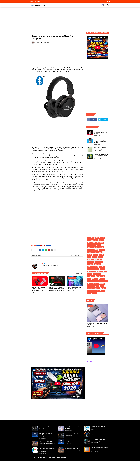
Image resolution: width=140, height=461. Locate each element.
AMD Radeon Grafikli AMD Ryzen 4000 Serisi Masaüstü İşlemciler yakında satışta (99, 449)
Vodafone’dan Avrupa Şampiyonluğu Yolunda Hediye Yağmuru (101, 132)
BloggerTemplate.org (61, 457)
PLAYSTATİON (99, 261)
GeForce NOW (98, 271)
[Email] (52, 250)
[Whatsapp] (46, 250)
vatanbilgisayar (92, 290)
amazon (97, 269)
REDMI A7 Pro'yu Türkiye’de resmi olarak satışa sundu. (100, 148)
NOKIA (95, 257)
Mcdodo (90, 269)
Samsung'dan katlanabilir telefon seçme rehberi (97, 324)
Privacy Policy (104, 458)
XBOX (105, 271)
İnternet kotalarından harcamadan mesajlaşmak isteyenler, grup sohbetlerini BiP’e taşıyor (100, 140)
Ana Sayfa (33, 33)
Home (89, 458)
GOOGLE (102, 266)
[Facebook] (40, 250)
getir (90, 283)
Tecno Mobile (91, 276)
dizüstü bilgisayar (101, 276)
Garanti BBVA (97, 274)
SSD (90, 257)
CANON (90, 271)
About (92, 458)
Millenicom (97, 288)
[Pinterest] (49, 250)
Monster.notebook (98, 252)
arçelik (104, 288)
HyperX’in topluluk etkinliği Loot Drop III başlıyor (74, 287)
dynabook (102, 278)
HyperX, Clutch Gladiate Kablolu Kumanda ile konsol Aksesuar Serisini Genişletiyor (57, 288)
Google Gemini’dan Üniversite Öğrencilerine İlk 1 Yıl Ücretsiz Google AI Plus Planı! (47, 435)
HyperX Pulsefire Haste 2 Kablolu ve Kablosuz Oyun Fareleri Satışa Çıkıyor (39, 288)
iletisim (31, 1)
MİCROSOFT (97, 264)
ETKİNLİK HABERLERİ (93, 240)
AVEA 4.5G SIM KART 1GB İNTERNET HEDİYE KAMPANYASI (98, 427)
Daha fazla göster (78, 273)
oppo (94, 242)
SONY (96, 249)
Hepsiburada (97, 245)
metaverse (102, 283)
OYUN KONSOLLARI (93, 247)
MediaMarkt (100, 242)
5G (89, 242)
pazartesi (39, 33)
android (90, 293)
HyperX (37, 245)
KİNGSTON (43, 245)
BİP (97, 266)
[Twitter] (43, 250)
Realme (96, 254)
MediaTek (95, 278)
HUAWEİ (98, 237)
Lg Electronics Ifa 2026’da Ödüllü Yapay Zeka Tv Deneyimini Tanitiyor (47, 442)
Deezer (95, 283)
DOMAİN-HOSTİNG (103, 281)
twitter (104, 119)
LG (103, 237)
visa (102, 286)
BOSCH (90, 288)
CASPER (90, 245)
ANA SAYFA (89, 361)
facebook (93, 119)
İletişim (92, 433)
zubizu (90, 274)
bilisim (41, 264)
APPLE (90, 254)
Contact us (97, 458)
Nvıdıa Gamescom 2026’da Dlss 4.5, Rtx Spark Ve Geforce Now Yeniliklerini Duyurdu (101, 155)
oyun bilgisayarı (101, 290)
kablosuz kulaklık (92, 259)
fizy (89, 278)
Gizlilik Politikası (37, 1)
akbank (100, 257)
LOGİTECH (91, 266)
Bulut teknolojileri (92, 281)
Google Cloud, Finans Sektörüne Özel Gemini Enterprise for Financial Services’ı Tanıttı (47, 450)
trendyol (90, 264)
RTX (96, 293)
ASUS (90, 252)
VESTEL (102, 254)
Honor (101, 240)
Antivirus (102, 249)
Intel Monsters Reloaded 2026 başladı (47, 426)
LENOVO (101, 247)
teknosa (90, 249)
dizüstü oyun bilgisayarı (93, 286)
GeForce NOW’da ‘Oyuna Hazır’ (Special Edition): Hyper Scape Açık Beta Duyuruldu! (98, 441)
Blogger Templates (42, 457)
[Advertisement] (70, 19)
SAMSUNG (91, 237)
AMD (100, 259)
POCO (103, 269)
